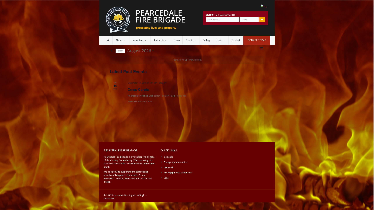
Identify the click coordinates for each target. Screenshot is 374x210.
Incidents (159, 40)
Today (120, 50)
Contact (236, 40)
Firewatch (168, 167)
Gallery (206, 40)
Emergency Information (175, 162)
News (177, 40)
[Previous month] (111, 50)
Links (219, 40)
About (119, 40)
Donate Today (257, 40)
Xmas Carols (138, 89)
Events (189, 40)
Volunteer (138, 40)
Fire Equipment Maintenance (126, 43)
